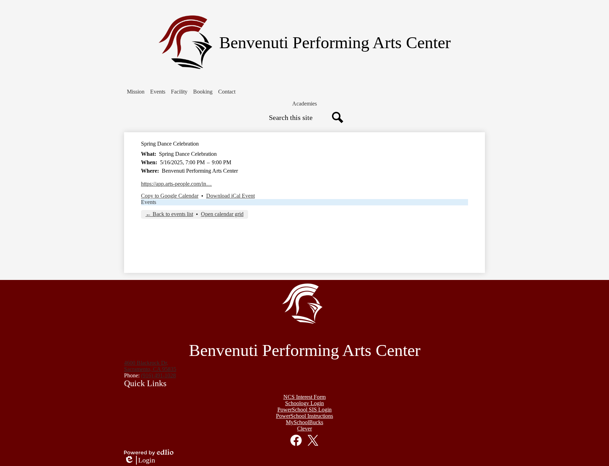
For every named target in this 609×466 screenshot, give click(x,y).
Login (139, 460)
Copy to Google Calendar (169, 196)
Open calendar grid (222, 214)
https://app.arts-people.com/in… (176, 184)
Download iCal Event (230, 196)
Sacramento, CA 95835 (150, 366)
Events (148, 202)
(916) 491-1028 (158, 375)
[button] (135, 92)
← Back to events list (169, 214)
